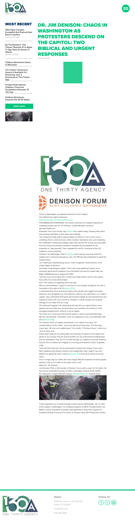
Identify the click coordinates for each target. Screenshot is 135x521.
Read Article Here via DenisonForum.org (55, 220)
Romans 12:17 (68, 288)
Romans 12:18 (48, 319)
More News (19, 106)
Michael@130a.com (80, 374)
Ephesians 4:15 (74, 354)
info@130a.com (61, 509)
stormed (70, 231)
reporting (70, 254)
